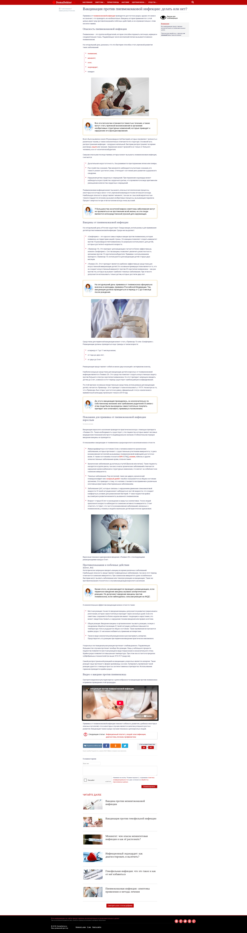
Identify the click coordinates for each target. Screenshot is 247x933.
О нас (89, 927)
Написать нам (81, 927)
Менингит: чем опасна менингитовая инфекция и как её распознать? (126, 838)
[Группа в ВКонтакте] (176, 922)
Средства (152, 2)
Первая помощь (113, 2)
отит (90, 63)
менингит (91, 58)
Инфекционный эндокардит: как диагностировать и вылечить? (124, 855)
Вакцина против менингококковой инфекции (125, 803)
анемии (132, 457)
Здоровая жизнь (138, 2)
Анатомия (125, 2)
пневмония (92, 54)
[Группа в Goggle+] (194, 922)
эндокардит (93, 67)
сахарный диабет (113, 479)
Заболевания (87, 2)
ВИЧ (121, 457)
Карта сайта (96, 927)
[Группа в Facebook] (181, 922)
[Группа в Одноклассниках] (189, 922)
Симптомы (99, 2)
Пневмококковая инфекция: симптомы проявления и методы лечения (127, 890)
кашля (94, 147)
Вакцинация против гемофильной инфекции (130, 818)
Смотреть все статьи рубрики (120, 906)
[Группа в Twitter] (185, 922)
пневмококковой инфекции (104, 16)
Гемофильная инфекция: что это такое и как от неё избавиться (130, 873)
